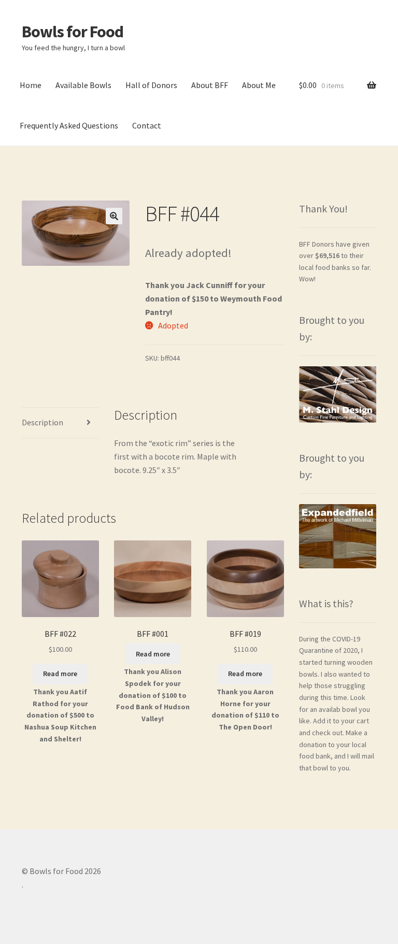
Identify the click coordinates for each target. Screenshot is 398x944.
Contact (146, 125)
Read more (60, 673)
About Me (259, 85)
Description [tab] (42, 422)
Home (30, 85)
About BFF (209, 85)
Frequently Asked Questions (69, 125)
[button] (114, 216)
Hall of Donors (151, 85)
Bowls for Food (72, 31)
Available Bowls (83, 85)
